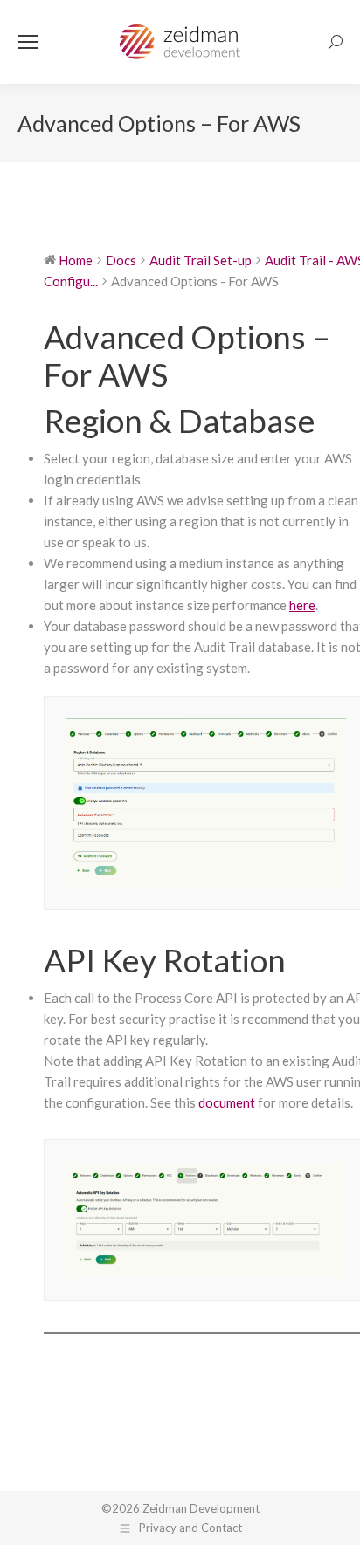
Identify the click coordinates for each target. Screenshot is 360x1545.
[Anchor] (330, 420)
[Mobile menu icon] (27, 41)
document (226, 1102)
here (302, 605)
